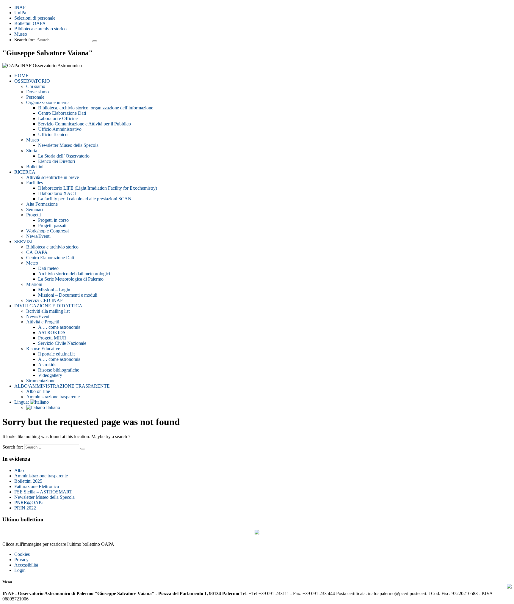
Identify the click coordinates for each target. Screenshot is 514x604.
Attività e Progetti (42, 321)
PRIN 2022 (25, 507)
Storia (31, 150)
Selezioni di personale (34, 18)
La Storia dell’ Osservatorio (64, 155)
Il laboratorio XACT (57, 193)
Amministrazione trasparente (53, 396)
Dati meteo (48, 268)
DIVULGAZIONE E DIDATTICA (48, 305)
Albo (19, 470)
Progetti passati (52, 225)
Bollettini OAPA (30, 23)
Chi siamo (35, 86)
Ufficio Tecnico (53, 134)
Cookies (22, 554)
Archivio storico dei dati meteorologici (74, 273)
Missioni (34, 284)
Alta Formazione (42, 204)
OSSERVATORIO (32, 81)
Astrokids (47, 364)
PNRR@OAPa (28, 502)
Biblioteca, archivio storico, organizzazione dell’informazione (95, 107)
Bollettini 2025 (28, 481)
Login (20, 570)
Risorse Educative (43, 348)
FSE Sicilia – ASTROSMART (43, 491)
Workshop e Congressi (47, 230)
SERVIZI (23, 241)
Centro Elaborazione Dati (62, 113)
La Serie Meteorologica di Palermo (71, 278)
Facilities (34, 182)
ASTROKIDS (51, 332)
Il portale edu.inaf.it (56, 353)
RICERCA (24, 171)
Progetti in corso (53, 220)
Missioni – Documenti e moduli (67, 295)
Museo (20, 34)
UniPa (20, 12)
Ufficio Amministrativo (60, 129)
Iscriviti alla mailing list (48, 311)
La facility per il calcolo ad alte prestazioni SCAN (84, 198)
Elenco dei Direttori (56, 161)
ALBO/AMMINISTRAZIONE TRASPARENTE (62, 385)
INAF (20, 7)
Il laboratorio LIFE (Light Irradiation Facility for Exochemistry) (97, 188)
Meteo (32, 262)
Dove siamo (37, 91)
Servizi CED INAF (44, 300)
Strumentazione (40, 380)
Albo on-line (38, 391)
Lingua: (22, 402)
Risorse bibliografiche (58, 369)
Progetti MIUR (52, 337)
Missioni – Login (54, 289)
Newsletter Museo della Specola (68, 145)
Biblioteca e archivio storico (40, 28)
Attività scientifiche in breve (52, 177)
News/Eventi (38, 236)
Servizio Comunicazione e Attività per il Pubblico (84, 123)
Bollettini (34, 166)
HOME (21, 75)
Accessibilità (26, 564)
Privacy (21, 559)
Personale (35, 97)
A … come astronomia (59, 327)
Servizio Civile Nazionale (62, 343)
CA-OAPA (37, 252)
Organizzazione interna (48, 102)
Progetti (33, 214)
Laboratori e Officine (58, 118)
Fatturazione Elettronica (36, 486)
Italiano (52, 407)
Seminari (34, 209)
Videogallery (50, 375)
